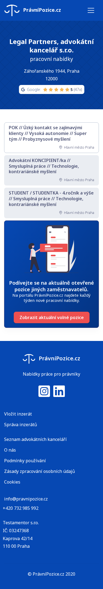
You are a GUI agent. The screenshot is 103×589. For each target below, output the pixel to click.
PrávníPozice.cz (41, 10)
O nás (10, 450)
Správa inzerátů (20, 425)
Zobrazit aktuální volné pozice (52, 317)
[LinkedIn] (59, 394)
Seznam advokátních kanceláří (35, 439)
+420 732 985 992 (20, 508)
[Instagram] (44, 394)
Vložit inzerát (18, 414)
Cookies (12, 482)
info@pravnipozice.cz (26, 499)
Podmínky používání (25, 461)
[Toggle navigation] (91, 10)
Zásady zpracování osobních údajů (39, 471)
